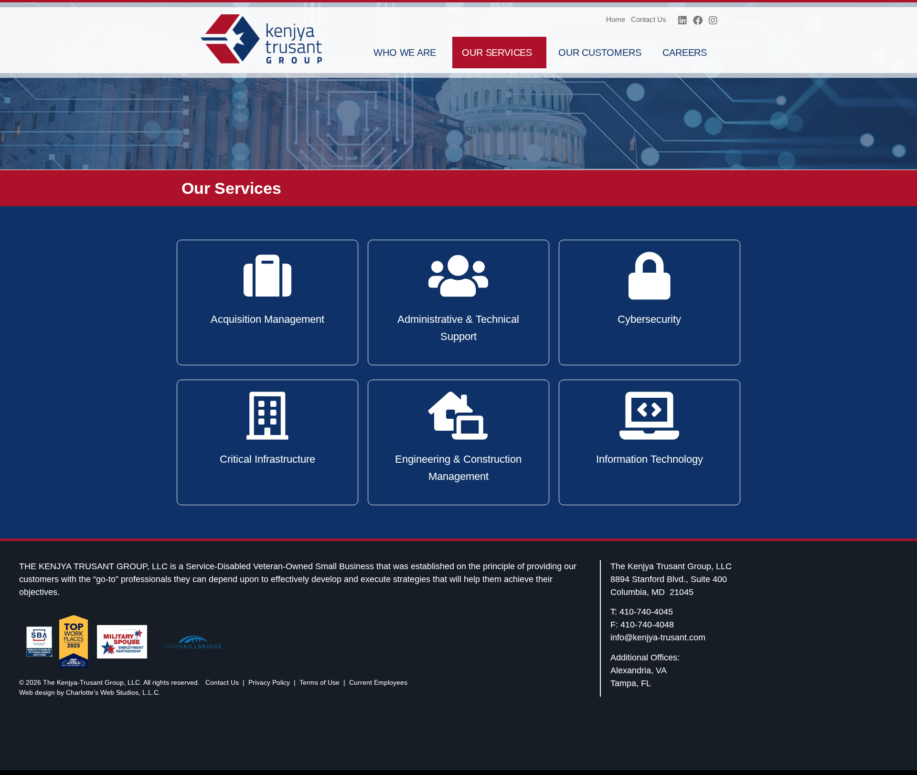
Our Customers (599, 52)
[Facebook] (697, 20)
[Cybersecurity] (649, 276)
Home (615, 19)
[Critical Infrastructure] (267, 416)
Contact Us (648, 19)
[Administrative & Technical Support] (458, 276)
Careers (684, 52)
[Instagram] (713, 20)
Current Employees (378, 682)
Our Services (497, 52)
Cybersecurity (649, 319)
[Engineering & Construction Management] (458, 416)
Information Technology (649, 459)
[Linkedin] (682, 20)
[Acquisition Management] (267, 276)
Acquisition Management (267, 319)
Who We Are (404, 52)
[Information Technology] (649, 416)
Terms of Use (319, 682)
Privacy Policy (269, 682)
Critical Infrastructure (267, 459)
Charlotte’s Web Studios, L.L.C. (113, 692)
